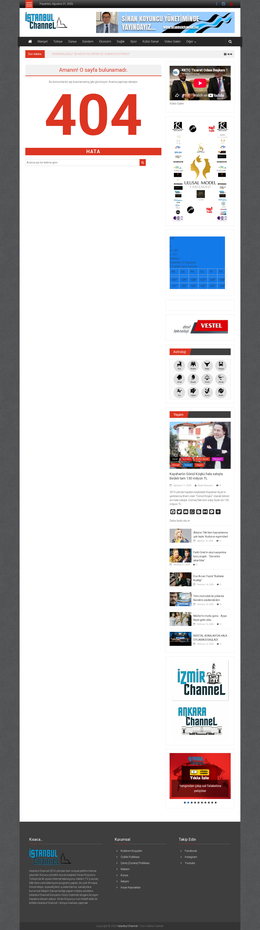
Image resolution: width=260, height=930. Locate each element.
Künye (124, 875)
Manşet (43, 41)
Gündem (87, 41)
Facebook (191, 850)
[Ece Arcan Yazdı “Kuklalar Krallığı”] (180, 579)
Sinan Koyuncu (205, 485)
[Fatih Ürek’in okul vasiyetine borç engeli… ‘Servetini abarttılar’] (180, 555)
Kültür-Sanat (151, 41)
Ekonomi (105, 41)
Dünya (72, 41)
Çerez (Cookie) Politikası (135, 863)
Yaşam (199, 465)
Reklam (125, 869)
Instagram (191, 856)
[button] (200, 776)
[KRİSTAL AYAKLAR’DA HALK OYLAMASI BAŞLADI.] (180, 638)
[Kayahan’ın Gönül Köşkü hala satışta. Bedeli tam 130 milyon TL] (200, 444)
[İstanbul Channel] (30, 41)
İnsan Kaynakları (131, 887)
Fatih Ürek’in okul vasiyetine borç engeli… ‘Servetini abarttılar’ (209, 556)
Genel (175, 459)
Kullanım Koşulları (131, 850)
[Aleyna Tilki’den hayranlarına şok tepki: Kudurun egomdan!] (180, 535)
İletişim (125, 881)
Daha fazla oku (179, 520)
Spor (133, 41)
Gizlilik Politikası (130, 856)
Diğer (189, 41)
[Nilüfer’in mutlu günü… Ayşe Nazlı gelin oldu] (180, 618)
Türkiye (58, 41)
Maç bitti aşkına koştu (65, 54)
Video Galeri (172, 41)
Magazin (217, 459)
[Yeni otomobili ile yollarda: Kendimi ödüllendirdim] (180, 599)
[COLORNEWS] (50, 856)
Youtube (190, 863)
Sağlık (121, 41)
